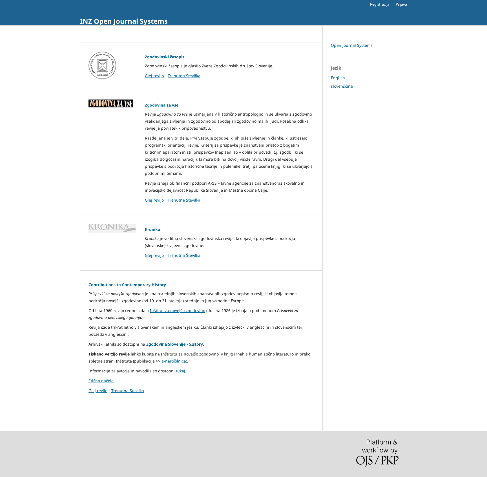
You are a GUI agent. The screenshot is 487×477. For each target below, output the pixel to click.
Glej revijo (154, 75)
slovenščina (342, 86)
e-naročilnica (173, 361)
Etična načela (101, 380)
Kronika (152, 229)
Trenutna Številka (184, 75)
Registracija (379, 4)
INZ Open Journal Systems (124, 21)
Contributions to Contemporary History (127, 284)
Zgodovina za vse (161, 105)
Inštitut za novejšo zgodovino (177, 310)
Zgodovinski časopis (164, 56)
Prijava (401, 4)
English (338, 77)
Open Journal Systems (352, 45)
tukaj (180, 371)
